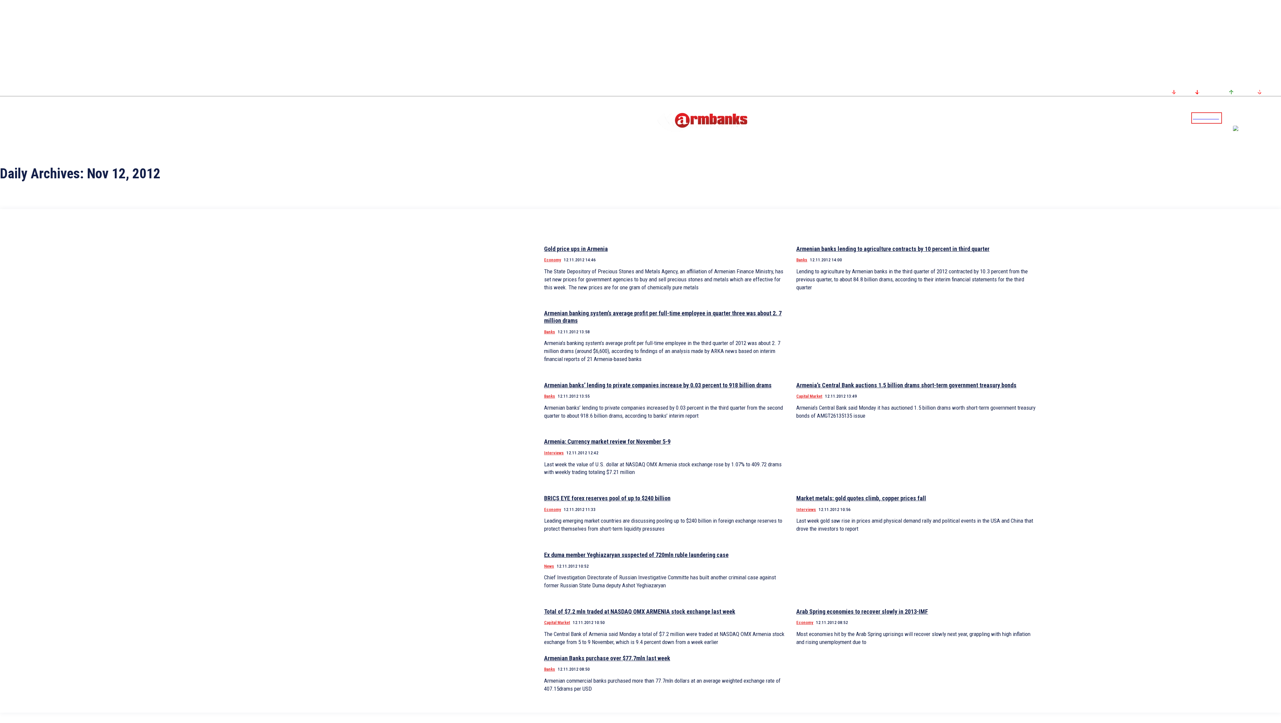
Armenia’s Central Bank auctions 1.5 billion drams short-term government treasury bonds (906, 385)
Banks (801, 259)
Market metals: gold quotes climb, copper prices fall (861, 498)
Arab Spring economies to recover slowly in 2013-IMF (862, 611)
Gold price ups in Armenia (576, 248)
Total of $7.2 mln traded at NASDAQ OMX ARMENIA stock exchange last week (639, 611)
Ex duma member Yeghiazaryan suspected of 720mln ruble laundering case (636, 554)
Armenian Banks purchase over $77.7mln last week (607, 658)
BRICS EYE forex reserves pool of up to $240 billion (607, 498)
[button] (1229, 117)
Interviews (554, 452)
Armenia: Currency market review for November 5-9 (607, 441)
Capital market (809, 396)
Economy (552, 259)
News (549, 566)
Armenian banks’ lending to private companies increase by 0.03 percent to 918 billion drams (658, 385)
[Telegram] (1261, 118)
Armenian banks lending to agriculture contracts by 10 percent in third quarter (892, 248)
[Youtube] (1269, 118)
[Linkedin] (1277, 118)
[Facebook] (1253, 118)
